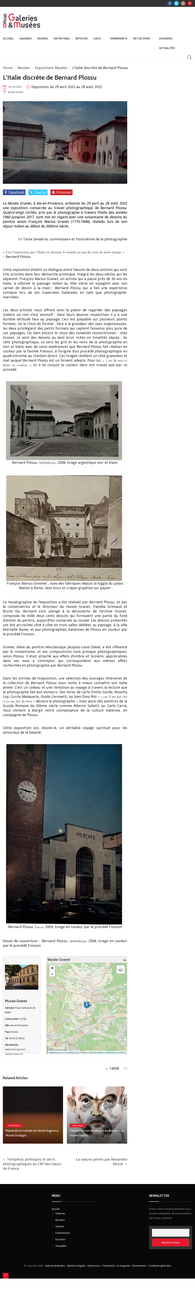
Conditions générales (159, 1265)
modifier (121, 1052)
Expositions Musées (51, 67)
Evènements (118, 38)
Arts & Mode (14, 1125)
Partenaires (108, 1265)
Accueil (8, 38)
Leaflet (69, 1052)
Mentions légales (76, 1265)
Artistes (81, 38)
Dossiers (165, 38)
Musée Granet (15, 92)
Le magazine (123, 1265)
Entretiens (62, 38)
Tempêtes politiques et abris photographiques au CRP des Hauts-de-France (32, 1164)
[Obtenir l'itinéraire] (125, 959)
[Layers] (120, 969)
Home (8, 67)
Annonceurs (93, 1265)
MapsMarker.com (57, 1052)
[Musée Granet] (87, 1005)
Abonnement (139, 1265)
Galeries (25, 38)
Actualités (167, 48)
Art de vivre (141, 38)
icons (75, 1052)
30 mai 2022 (14, 86)
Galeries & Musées (55, 1265)
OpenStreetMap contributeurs (103, 1052)
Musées (42, 38)
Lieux (97, 38)
